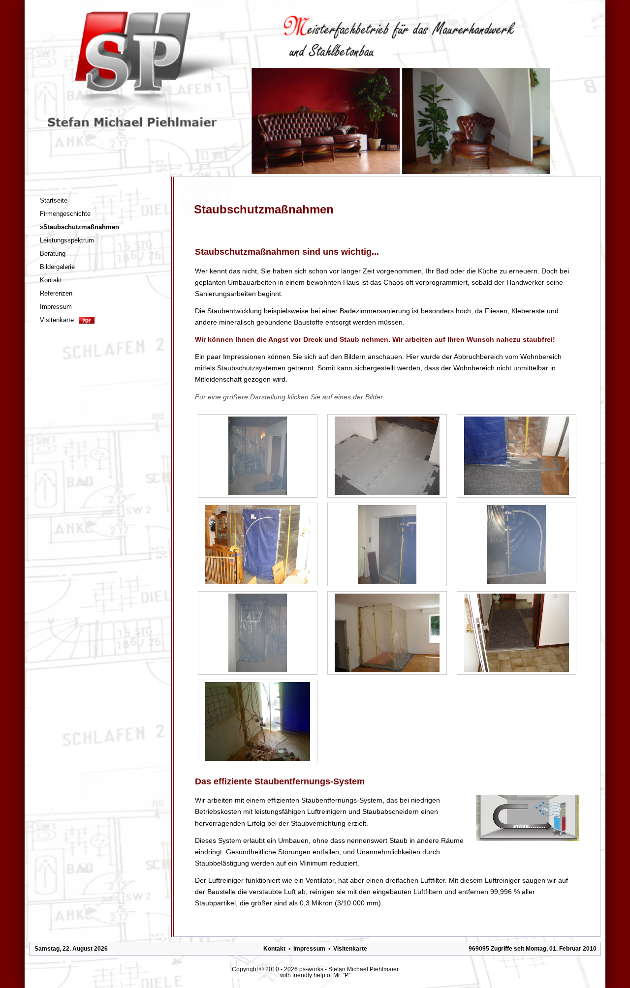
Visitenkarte (57, 320)
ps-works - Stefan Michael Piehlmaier (349, 969)
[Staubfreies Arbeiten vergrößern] (257, 456)
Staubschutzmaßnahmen (79, 227)
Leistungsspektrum (67, 240)
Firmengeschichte (65, 213)
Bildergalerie (57, 266)
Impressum (56, 306)
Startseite (53, 200)
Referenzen (56, 293)
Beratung (52, 253)
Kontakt (51, 280)
